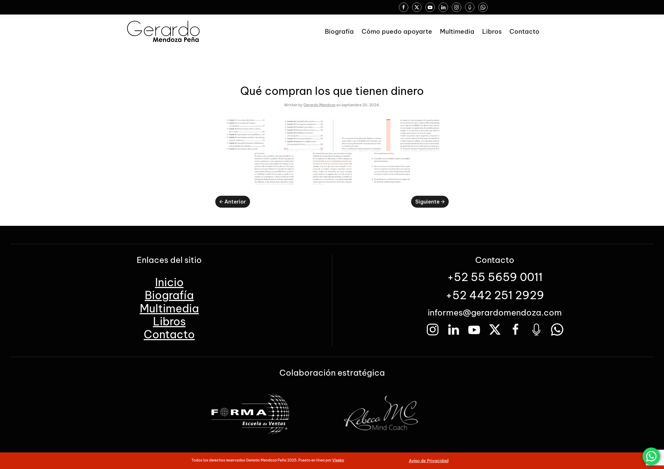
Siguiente (427, 201)
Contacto (524, 31)
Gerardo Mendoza (319, 105)
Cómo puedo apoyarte (397, 31)
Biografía (339, 31)
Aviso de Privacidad (428, 460)
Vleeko (338, 460)
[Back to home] (163, 31)
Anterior (235, 201)
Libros (492, 31)
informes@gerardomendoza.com (495, 312)
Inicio (169, 282)
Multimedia (457, 31)
